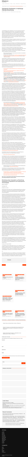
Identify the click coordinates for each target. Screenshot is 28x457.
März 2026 (3, 434)
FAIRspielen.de (5, 1)
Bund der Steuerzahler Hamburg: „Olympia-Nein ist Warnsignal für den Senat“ (8, 314)
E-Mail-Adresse (4, 349)
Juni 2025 (3, 442)
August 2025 (3, 440)
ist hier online (12, 72)
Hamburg (14, 3)
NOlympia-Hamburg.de (23, 3)
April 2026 (3, 433)
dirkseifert (17, 280)
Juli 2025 (3, 441)
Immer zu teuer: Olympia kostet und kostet (9, 154)
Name (3, 346)
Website (3, 352)
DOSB (3, 274)
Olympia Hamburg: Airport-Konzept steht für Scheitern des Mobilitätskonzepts (15, 423)
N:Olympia (11, 3)
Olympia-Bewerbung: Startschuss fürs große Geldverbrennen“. (10, 150)
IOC (8, 274)
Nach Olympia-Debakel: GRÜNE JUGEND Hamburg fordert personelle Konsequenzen (20, 294)
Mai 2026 (3, 432)
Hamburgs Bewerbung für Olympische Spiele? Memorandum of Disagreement (14, 173)
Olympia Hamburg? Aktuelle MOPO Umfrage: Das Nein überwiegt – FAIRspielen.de (13, 413)
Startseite (3, 3)
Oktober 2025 (3, 438)
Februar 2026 (3, 435)
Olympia (16, 291)
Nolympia (10, 274)
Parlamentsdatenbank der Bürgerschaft (13, 81)
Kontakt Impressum (7, 3)
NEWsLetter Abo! (18, 3)
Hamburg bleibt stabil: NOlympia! (14, 166)
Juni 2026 (3, 431)
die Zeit (6, 76)
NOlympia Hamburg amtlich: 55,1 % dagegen (8, 402)
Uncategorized (3, 452)
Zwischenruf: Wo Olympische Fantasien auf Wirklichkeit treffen (13, 424)
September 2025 (4, 439)
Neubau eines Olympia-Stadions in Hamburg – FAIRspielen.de (13, 323)
